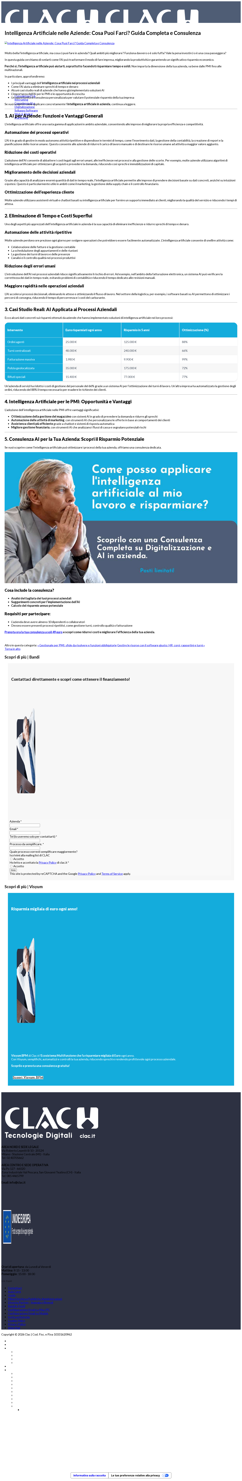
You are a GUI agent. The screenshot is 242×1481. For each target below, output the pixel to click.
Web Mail (14, 1328)
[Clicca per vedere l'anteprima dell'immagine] (59, 43)
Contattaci (15, 1288)
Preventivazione (25, 1395)
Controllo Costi (24, 1381)
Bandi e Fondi (16, 1306)
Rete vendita (22, 1402)
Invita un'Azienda (19, 1317)
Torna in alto (12, 649)
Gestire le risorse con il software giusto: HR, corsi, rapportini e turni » (161, 645)
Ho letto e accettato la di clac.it (39, 862)
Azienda (16, 821)
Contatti (13, 1370)
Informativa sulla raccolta (89, 1475)
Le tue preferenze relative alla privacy (135, 1475)
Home (12, 1341)
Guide (12, 1295)
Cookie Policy (16, 1320)
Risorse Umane (24, 1406)
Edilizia (18, 1384)
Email (14, 829)
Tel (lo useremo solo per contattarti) (33, 836)
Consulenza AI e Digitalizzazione (35, 1355)
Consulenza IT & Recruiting (32, 1352)
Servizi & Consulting (20, 1348)
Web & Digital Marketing (30, 1362)
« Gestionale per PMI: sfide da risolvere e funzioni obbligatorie (77, 645)
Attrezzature (22, 1377)
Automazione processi (28, 1373)
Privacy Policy (47, 862)
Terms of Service (112, 873)
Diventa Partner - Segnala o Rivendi (30, 1302)
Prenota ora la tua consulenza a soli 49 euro (34, 632)
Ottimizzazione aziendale (30, 1391)
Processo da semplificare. (27, 844)
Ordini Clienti (22, 1388)
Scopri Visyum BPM (28, 1077)
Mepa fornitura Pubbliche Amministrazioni (35, 1299)
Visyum (12, 1344)
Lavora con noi (17, 121)
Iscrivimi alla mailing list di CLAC (30, 855)
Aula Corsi (14, 1291)
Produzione (21, 1399)
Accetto (18, 859)
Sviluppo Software (26, 110)
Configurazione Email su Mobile (28, 1313)
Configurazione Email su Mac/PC (29, 1309)
